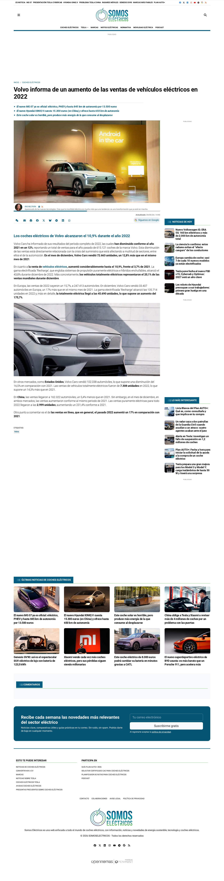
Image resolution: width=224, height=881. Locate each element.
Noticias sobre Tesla (26, 778)
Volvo (16, 432)
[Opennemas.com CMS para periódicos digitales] (112, 864)
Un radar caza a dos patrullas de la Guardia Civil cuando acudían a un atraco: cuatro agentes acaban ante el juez (192, 426)
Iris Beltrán (30, 207)
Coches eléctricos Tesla (28, 782)
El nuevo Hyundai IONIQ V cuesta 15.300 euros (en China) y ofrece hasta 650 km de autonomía (68, 110)
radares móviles (110, 2)
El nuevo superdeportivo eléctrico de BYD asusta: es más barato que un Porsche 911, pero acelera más (186, 660)
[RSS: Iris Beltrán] (42, 206)
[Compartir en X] (44, 220)
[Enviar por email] (24, 220)
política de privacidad (161, 732)
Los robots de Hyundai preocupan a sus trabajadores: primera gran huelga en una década (193, 289)
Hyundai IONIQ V (70, 2)
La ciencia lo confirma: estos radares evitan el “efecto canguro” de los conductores (192, 247)
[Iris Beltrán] (18, 207)
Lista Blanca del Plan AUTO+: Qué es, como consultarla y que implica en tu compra (192, 411)
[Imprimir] (31, 220)
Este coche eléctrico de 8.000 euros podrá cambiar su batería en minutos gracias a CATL (135, 660)
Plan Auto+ (159, 2)
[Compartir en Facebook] (37, 220)
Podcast (86, 778)
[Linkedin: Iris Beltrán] (39, 206)
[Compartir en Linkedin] (63, 220)
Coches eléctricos (31, 82)
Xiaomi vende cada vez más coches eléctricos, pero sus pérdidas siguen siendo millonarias (85, 660)
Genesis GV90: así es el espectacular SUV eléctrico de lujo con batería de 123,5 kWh (35, 660)
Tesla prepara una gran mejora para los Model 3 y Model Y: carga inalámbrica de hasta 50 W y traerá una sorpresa (193, 469)
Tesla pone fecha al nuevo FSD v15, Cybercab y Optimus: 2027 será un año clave (193, 274)
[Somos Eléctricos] (112, 15)
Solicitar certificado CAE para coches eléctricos (105, 771)
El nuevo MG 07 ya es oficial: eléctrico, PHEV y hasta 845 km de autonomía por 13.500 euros (67, 106)
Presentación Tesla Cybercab (47, 2)
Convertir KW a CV (24, 771)
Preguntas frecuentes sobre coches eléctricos (39, 790)
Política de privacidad (133, 798)
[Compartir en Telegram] (56, 220)
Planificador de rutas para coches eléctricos (104, 775)
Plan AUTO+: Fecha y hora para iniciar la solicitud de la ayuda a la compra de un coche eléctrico (193, 454)
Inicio (16, 82)
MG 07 (29, 2)
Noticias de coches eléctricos (30, 767)
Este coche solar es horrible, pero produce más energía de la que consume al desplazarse (65, 115)
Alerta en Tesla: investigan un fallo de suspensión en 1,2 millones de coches (192, 439)
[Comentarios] (17, 220)
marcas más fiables (143, 2)
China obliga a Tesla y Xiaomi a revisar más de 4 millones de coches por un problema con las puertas (187, 619)
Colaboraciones (99, 798)
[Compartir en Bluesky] (50, 220)
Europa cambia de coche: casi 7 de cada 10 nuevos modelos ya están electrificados (192, 260)
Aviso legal (115, 798)
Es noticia (20, 2)
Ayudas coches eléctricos (28, 786)
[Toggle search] (205, 15)
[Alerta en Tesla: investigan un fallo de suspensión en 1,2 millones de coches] (169, 439)
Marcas (19, 775)
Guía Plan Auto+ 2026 (91, 767)
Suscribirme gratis (166, 726)
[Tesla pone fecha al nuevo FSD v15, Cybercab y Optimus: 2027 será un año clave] (169, 274)
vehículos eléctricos (55, 266)
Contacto (84, 798)
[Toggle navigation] (18, 15)
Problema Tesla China (90, 2)
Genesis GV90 (126, 2)
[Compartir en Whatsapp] (69, 220)
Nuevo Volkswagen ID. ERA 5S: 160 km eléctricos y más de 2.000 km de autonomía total (191, 234)
